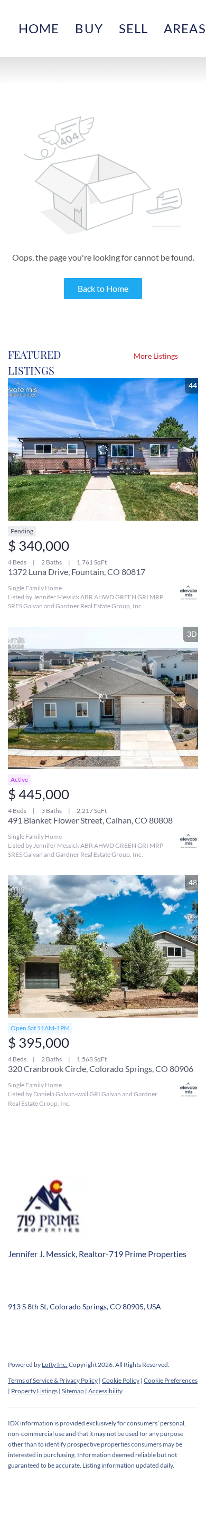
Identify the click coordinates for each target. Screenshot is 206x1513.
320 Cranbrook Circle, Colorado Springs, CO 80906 (100, 1069)
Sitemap (73, 1391)
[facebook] (16, 1330)
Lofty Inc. (55, 1364)
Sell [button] (133, 28)
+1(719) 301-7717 (37, 1290)
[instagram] (100, 1330)
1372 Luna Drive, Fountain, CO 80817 (76, 572)
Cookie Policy (120, 1380)
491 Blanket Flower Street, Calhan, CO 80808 (90, 820)
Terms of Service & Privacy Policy (53, 1380)
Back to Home (103, 288)
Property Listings (34, 1391)
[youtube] (121, 1330)
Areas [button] (185, 28)
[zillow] (58, 1330)
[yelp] (79, 1330)
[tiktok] (143, 1330)
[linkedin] (37, 1330)
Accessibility (105, 1391)
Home (38, 28)
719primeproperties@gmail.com (134, 1290)
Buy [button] (88, 28)
